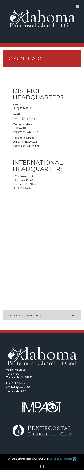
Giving (71, 315)
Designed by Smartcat (60, 458)
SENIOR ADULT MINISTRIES (25, 315)
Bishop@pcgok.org (24, 118)
